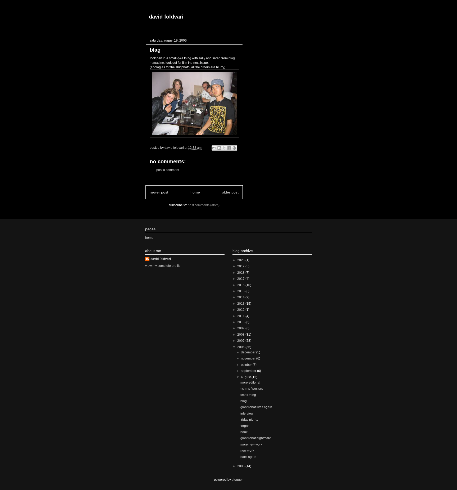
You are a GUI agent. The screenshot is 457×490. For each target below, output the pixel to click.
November (248, 358)
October (247, 365)
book (244, 432)
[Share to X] (224, 148)
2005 (241, 466)
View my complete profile (163, 266)
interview (246, 413)
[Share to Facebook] (229, 148)
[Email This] (214, 148)
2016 (241, 285)
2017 (241, 279)
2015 (241, 291)
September (249, 371)
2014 (241, 297)
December (248, 352)
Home (195, 192)
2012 (241, 310)
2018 (241, 273)
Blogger (237, 480)
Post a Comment (167, 170)
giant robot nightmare (255, 438)
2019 (241, 266)
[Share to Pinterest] (234, 148)
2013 (241, 303)
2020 (241, 260)
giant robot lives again (256, 407)
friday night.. (249, 419)
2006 (241, 347)
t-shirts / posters (251, 388)
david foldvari (166, 17)
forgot (244, 426)
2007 (241, 341)
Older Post (230, 192)
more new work (251, 444)
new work (247, 450)
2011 (241, 316)
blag (243, 401)
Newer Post (159, 192)
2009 (241, 328)
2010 (241, 322)
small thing (248, 395)
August (246, 377)
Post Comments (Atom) (204, 205)
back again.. (249, 457)
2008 (241, 334)
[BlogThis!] (219, 148)
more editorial (250, 382)
